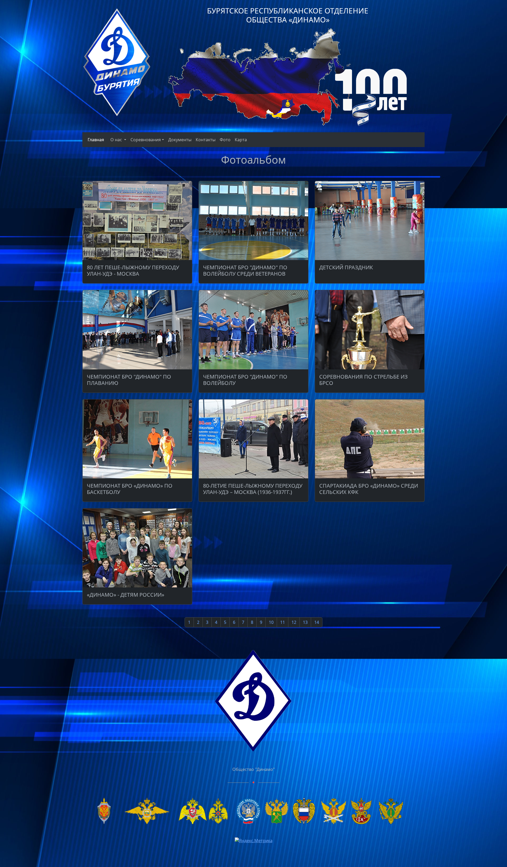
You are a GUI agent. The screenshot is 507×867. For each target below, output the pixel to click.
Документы (179, 140)
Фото (225, 140)
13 (305, 622)
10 (271, 622)
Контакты (205, 140)
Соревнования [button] (145, 140)
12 (294, 622)
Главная (95, 140)
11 (282, 622)
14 (316, 622)
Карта (241, 140)
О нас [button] (116, 140)
